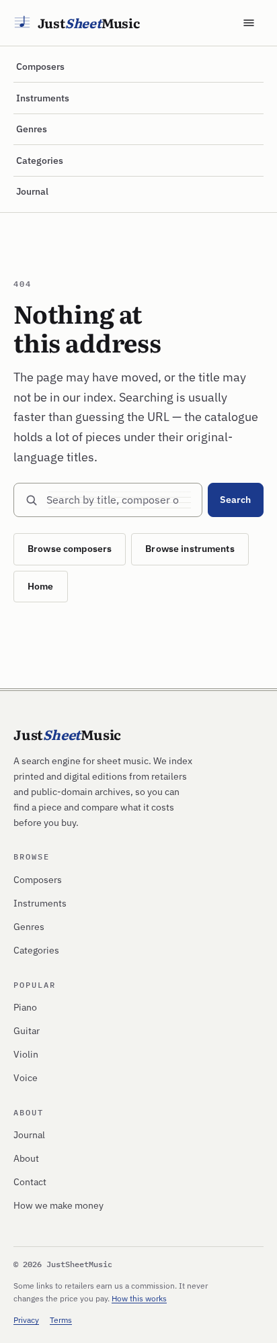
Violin (25, 1054)
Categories (39, 160)
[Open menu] (249, 23)
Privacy (26, 1320)
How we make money (58, 1205)
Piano (25, 1007)
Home (41, 586)
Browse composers (70, 549)
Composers (40, 66)
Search (235, 500)
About (26, 1158)
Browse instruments (190, 549)
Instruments (42, 98)
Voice (25, 1078)
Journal (32, 191)
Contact (29, 1182)
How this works (139, 1298)
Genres (31, 129)
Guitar (26, 1031)
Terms (61, 1320)
